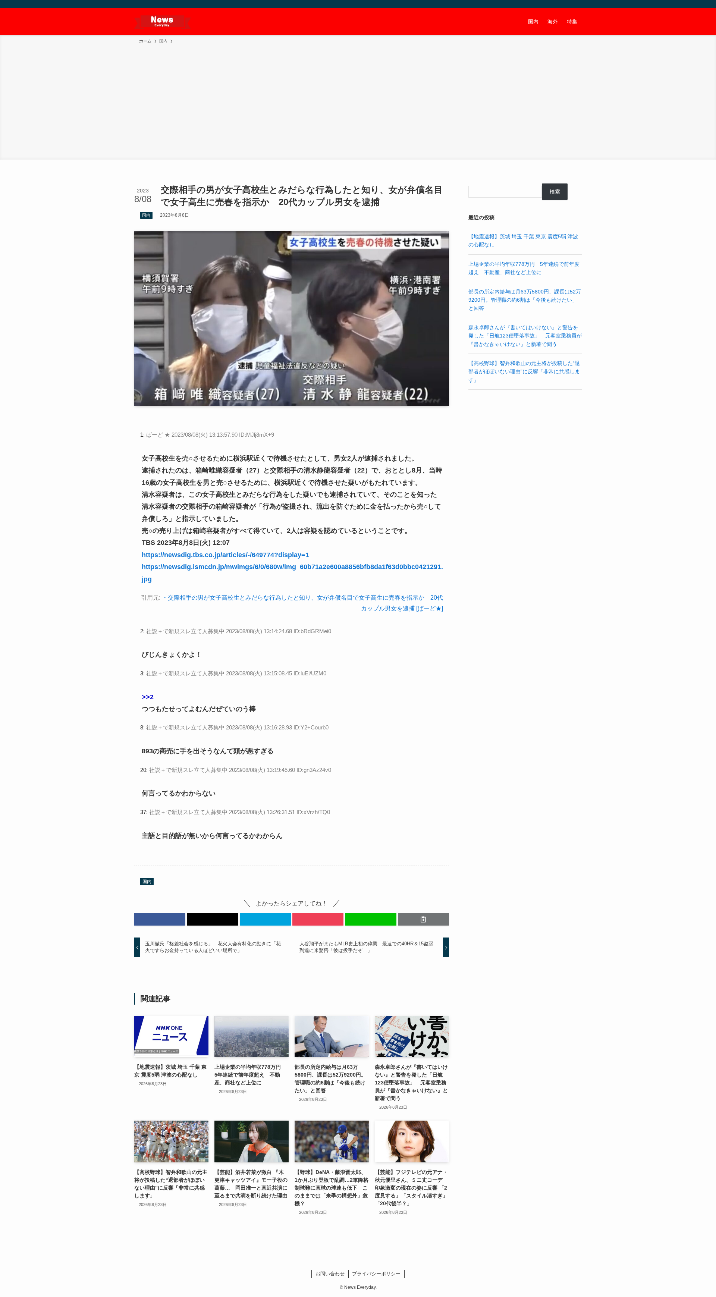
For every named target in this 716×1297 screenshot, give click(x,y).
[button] (159, 919)
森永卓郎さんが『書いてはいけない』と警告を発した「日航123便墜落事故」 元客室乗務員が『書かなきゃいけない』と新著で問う (525, 335)
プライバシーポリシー (376, 1273)
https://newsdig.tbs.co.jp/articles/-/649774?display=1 (225, 555)
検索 (555, 192)
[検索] (577, 4)
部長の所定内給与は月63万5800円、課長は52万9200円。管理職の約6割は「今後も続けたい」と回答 (524, 300)
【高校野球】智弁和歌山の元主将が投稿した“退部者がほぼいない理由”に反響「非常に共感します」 (524, 371)
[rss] (567, 4)
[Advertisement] (358, 100)
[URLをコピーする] (423, 919)
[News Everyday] (162, 21)
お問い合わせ (330, 1273)
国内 (146, 215)
